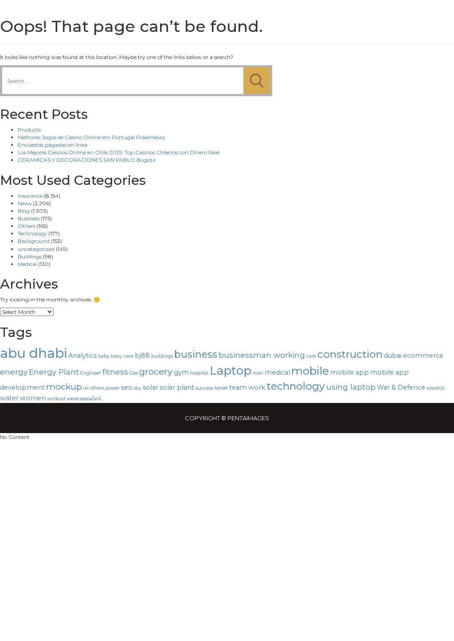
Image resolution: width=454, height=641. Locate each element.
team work (247, 387)
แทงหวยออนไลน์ (84, 399)
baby (104, 356)
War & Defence (401, 387)
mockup (64, 386)
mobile (310, 370)
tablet (221, 388)
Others (26, 226)
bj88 (142, 356)
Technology (32, 233)
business (195, 354)
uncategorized (36, 249)
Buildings (30, 256)
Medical (27, 264)
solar (150, 387)
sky (137, 388)
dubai (393, 356)
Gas (133, 373)
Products (29, 129)
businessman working (262, 355)
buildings (162, 356)
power (113, 388)
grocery (155, 371)
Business (28, 218)
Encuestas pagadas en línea (52, 144)
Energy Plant (54, 371)
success (204, 388)
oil (86, 388)
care (311, 356)
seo (127, 387)
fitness (115, 371)
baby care (122, 356)
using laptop (351, 386)
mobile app (349, 372)
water (9, 398)
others (97, 388)
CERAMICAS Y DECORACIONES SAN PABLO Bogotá (87, 159)
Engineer (90, 373)
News (24, 203)
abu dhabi (33, 353)
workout (56, 399)
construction (350, 354)
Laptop (230, 370)
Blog (24, 210)
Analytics (82, 356)
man (258, 373)
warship (436, 388)
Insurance (30, 195)
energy (13, 371)
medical (277, 372)
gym (181, 372)
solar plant (177, 387)
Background (34, 241)
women (33, 398)
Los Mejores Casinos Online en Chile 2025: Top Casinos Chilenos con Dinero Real (118, 152)
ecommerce (423, 356)
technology (295, 386)
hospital (199, 373)
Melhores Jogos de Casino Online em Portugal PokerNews (91, 137)
